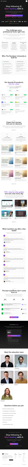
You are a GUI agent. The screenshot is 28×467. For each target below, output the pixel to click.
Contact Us (24, 457)
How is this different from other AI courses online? (14, 413)
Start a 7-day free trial (14, 335)
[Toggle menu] (26, 1)
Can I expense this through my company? (14, 415)
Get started (14, 15)
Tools (15, 458)
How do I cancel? (14, 422)
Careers (23, 456)
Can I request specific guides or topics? (14, 424)
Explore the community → (14, 317)
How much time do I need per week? (14, 417)
